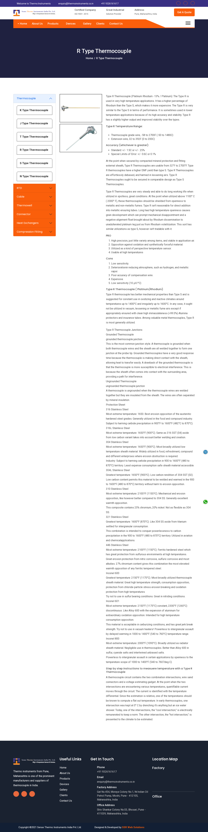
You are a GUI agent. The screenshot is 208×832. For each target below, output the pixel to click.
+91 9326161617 (109, 3)
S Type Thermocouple (34, 163)
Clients (100, 23)
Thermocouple (26, 98)
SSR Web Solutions (133, 827)
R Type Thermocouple (34, 149)
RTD (19, 188)
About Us (37, 23)
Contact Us (116, 23)
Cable (20, 196)
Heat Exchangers (28, 223)
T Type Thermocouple (34, 136)
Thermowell (24, 205)
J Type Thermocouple (34, 123)
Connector (24, 214)
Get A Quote (184, 12)
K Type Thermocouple (34, 110)
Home (23, 23)
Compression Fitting (29, 232)
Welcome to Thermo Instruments (34, 3)
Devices (71, 23)
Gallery (87, 23)
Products (53, 23)
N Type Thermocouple (34, 176)
